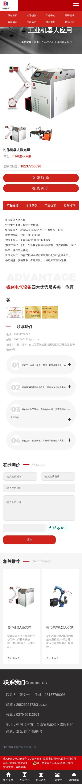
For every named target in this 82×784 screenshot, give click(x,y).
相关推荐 (69, 205)
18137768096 (30, 166)
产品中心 (50, 15)
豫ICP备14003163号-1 (16, 758)
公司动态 (31, 22)
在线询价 (41, 188)
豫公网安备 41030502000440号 (55, 762)
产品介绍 (13, 205)
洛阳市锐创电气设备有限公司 (19, 747)
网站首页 (12, 15)
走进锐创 (31, 15)
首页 (36, 42)
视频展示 (12, 22)
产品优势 (50, 205)
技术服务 (50, 22)
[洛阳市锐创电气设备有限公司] (9, 5)
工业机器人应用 (63, 42)
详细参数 (31, 205)
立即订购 (41, 178)
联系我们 (69, 22)
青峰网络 (21, 767)
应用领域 (69, 15)
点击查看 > (13, 658)
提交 (29, 540)
